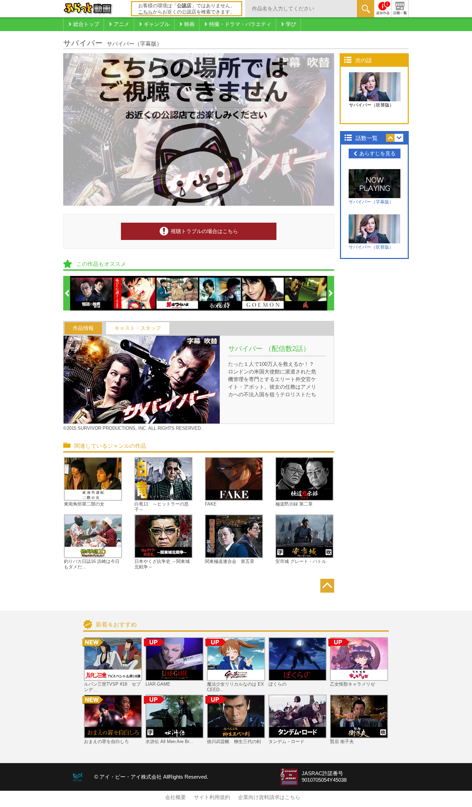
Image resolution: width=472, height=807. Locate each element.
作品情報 (83, 328)
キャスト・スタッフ (137, 328)
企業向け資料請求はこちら (269, 797)
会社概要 (175, 797)
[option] (92, 293)
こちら (145, 12)
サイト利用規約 (212, 797)
